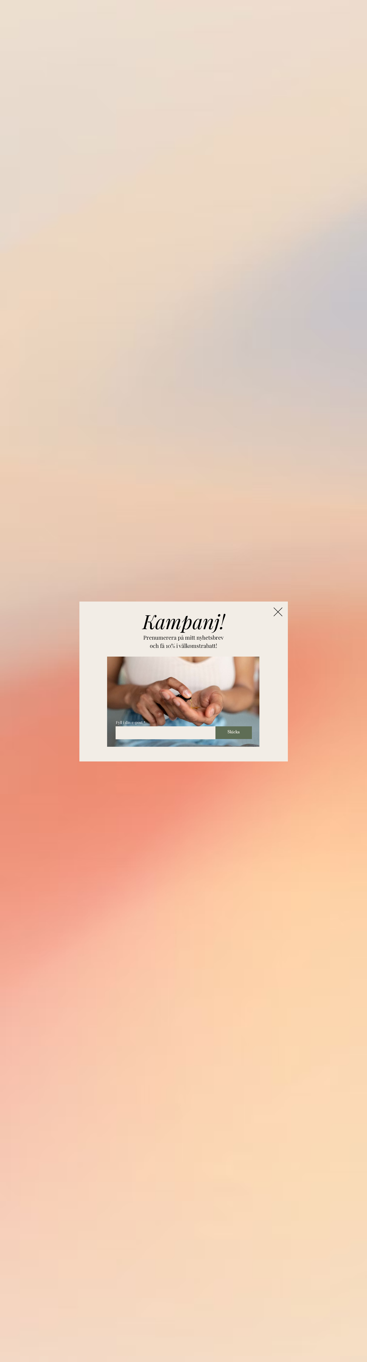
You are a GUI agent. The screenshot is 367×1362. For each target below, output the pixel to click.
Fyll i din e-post (129, 722)
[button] (278, 612)
